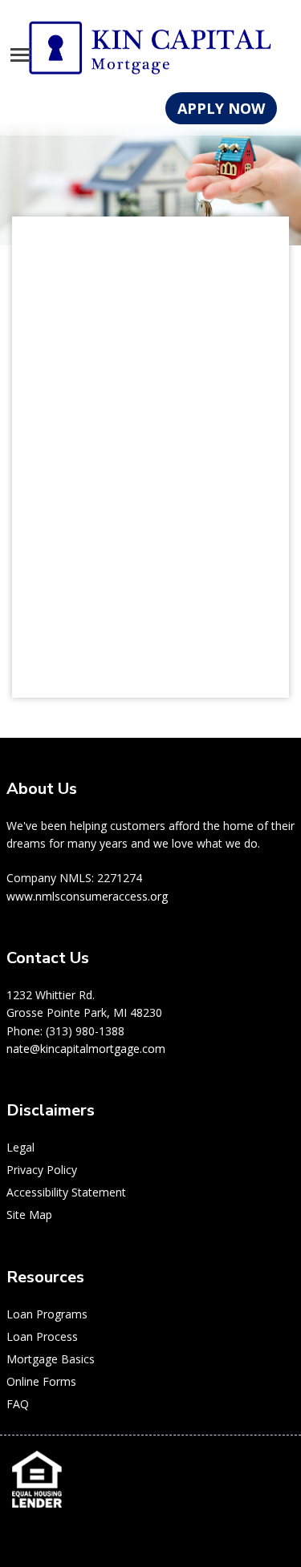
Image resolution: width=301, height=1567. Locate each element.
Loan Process (42, 1336)
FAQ (17, 1403)
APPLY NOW (221, 108)
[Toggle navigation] (20, 55)
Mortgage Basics (50, 1359)
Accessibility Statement (66, 1192)
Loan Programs (46, 1314)
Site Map (29, 1214)
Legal (20, 1147)
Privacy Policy (41, 1169)
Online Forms (41, 1381)
